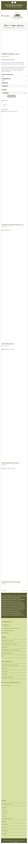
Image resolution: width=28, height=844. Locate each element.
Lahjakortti (3, 821)
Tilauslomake (4, 674)
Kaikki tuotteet (4, 671)
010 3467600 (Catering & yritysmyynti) (11, 628)
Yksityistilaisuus (4, 830)
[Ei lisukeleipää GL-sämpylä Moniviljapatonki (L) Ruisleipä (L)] (12, 93)
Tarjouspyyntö (4, 647)
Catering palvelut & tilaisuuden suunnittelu (10, 650)
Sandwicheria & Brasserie (6, 804)
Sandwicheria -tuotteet (7, 818)
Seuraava (23, 590)
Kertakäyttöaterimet (6, 78)
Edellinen (3, 590)
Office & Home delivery (10, 27)
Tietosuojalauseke (14, 841)
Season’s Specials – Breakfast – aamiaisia (10, 665)
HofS (5, 27)
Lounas (4, 809)
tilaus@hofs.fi (6, 632)
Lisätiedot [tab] (5, 105)
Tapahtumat (3, 827)
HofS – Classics (4, 668)
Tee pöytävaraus (4, 824)
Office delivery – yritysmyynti (7, 641)
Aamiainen (5, 807)
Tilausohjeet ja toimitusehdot (7, 677)
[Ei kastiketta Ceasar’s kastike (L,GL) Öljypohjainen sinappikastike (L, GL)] (14, 86)
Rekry (2, 656)
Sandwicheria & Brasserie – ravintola (9, 644)
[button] (5, 15)
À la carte (4, 814)
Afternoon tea (5, 811)
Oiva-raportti (4, 833)
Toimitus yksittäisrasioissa (7, 74)
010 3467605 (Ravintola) (8, 630)
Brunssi (4, 816)
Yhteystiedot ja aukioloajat (6, 653)
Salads (6, 100)
